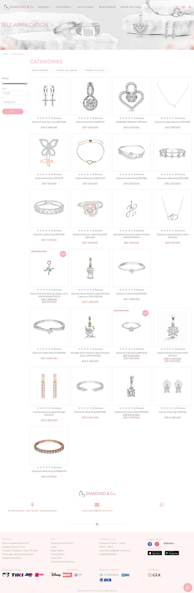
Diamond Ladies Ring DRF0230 (131, 353)
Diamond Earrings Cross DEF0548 (49, 122)
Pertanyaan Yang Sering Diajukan (18, 554)
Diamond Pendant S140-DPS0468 (131, 412)
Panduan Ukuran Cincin (13, 546)
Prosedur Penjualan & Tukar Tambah (19, 550)
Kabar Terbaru (57, 550)
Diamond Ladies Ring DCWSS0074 (49, 471)
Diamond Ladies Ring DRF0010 (49, 234)
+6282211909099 (107, 554)
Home (5, 54)
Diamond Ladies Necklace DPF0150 (172, 122)
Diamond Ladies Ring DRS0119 (132, 293)
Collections (85, 7)
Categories (63, 7)
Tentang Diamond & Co (62, 543)
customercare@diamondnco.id (97, 510)
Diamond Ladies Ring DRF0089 (90, 412)
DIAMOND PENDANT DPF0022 (131, 122)
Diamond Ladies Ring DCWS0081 (49, 353)
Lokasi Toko (56, 558)
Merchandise (107, 7)
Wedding (44, 7)
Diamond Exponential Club (15, 543)
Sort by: (40, 70)
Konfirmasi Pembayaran (62, 561)
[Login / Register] (190, 7)
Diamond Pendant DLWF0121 (90, 122)
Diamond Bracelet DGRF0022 (90, 178)
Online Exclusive (131, 7)
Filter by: (67, 70)
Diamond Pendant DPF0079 (49, 178)
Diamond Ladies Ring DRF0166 (131, 178)
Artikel (54, 546)
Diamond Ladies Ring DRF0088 (172, 178)
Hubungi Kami (58, 554)
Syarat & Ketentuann (12, 558)
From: (4, 88)
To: (3, 98)
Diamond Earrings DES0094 (172, 412)
